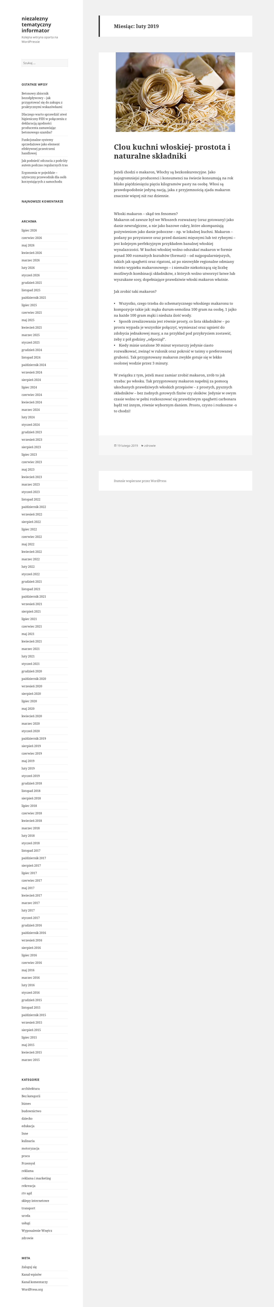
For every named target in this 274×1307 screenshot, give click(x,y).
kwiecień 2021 (32, 641)
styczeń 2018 (31, 843)
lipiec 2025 (29, 305)
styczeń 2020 (31, 731)
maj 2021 (28, 634)
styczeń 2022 (31, 574)
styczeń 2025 (31, 342)
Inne (25, 1133)
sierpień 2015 (31, 1030)
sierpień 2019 (31, 746)
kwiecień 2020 (32, 716)
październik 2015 (34, 1015)
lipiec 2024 (29, 387)
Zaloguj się (29, 1267)
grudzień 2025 (32, 283)
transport (28, 1208)
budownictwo (31, 1111)
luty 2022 (28, 567)
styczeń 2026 (31, 275)
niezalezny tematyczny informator (36, 24)
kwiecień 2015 (32, 1052)
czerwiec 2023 (32, 462)
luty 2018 (28, 836)
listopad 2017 (31, 851)
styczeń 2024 (31, 425)
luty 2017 (28, 910)
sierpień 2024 (31, 380)
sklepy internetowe (35, 1201)
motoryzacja (30, 1148)
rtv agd (27, 1193)
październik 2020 (34, 679)
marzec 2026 (31, 260)
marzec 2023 (31, 484)
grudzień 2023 (32, 432)
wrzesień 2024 (32, 372)
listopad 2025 (31, 290)
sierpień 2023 (31, 447)
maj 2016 (28, 970)
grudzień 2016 (32, 925)
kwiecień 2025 (32, 327)
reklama (28, 1171)
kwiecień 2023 (32, 477)
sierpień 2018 (31, 798)
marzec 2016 (31, 978)
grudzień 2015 (32, 1000)
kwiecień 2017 (32, 895)
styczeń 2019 (31, 776)
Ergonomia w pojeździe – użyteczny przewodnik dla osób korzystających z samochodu (44, 177)
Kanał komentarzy (35, 1282)
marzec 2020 (31, 724)
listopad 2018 (31, 791)
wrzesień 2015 (32, 1022)
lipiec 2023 (29, 454)
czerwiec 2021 (32, 626)
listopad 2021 (31, 589)
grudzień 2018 (32, 783)
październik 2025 (34, 298)
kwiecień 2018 (32, 821)
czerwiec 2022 (32, 537)
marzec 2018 (31, 828)
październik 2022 (34, 507)
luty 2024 (28, 417)
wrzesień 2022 (32, 514)
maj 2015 (28, 1045)
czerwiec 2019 (32, 753)
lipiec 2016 (29, 955)
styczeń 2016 (31, 993)
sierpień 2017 (31, 865)
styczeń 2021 (31, 664)
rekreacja (28, 1186)
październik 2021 (34, 596)
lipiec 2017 (29, 873)
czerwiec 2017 (32, 880)
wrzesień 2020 (32, 686)
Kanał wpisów (32, 1274)
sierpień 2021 (31, 611)
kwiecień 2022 (32, 552)
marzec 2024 (31, 410)
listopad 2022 (31, 499)
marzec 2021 (31, 649)
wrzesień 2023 (32, 440)
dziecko (27, 1118)
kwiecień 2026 (32, 253)
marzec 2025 (31, 335)
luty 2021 (28, 656)
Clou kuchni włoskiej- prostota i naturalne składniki (172, 151)
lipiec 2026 (29, 230)
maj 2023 (28, 469)
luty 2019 (28, 768)
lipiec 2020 (29, 701)
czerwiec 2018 (32, 813)
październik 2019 (34, 738)
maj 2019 (28, 761)
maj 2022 (28, 544)
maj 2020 (28, 709)
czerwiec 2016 (32, 963)
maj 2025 (28, 320)
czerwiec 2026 (32, 238)
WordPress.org (32, 1289)
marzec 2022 (31, 559)
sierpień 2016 (31, 948)
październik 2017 (34, 858)
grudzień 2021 (32, 582)
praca (26, 1156)
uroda (26, 1216)
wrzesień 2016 (32, 940)
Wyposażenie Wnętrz (37, 1231)
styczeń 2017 (31, 918)
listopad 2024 (31, 357)
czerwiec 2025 (32, 312)
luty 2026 (28, 268)
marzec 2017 (31, 903)
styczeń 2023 (31, 492)
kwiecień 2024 (32, 402)
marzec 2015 (31, 1060)
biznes (26, 1103)
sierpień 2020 (31, 694)
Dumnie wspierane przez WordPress (140, 481)
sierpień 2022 (31, 522)
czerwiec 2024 (32, 395)
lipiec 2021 (29, 619)
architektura (31, 1089)
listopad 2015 (31, 1007)
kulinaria (28, 1141)
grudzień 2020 (32, 671)
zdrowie (27, 1238)
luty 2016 (28, 985)
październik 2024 (34, 365)
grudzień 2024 (32, 350)
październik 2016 (34, 933)
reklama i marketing (36, 1178)
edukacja (28, 1126)
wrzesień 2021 (32, 604)
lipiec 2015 (29, 1037)
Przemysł (28, 1163)
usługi (26, 1223)
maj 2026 (28, 245)
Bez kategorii (31, 1096)
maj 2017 (28, 888)
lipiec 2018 (29, 806)
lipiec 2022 (29, 529)
